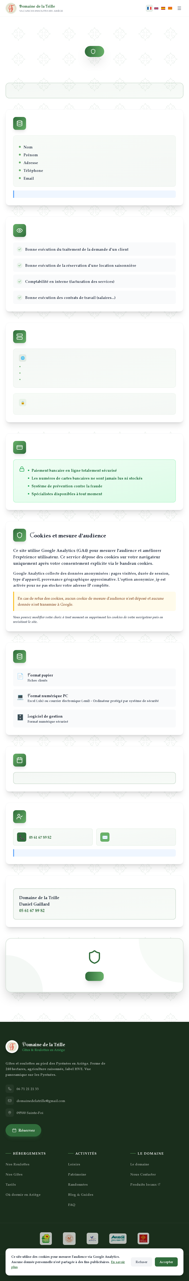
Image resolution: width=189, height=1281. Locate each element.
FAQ (71, 1204)
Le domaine (139, 1164)
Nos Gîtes (14, 1174)
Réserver (26, 1130)
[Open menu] (179, 8)
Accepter (166, 1262)
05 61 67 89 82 (31, 910)
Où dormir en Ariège (23, 1194)
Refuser (142, 1262)
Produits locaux (143, 1184)
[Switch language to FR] (149, 8)
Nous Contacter (143, 1174)
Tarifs (11, 1184)
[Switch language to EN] (156, 8)
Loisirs (74, 1164)
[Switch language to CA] (170, 8)
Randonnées (78, 1184)
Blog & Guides (80, 1194)
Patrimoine (77, 1174)
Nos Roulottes (18, 1164)
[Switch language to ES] (163, 8)
